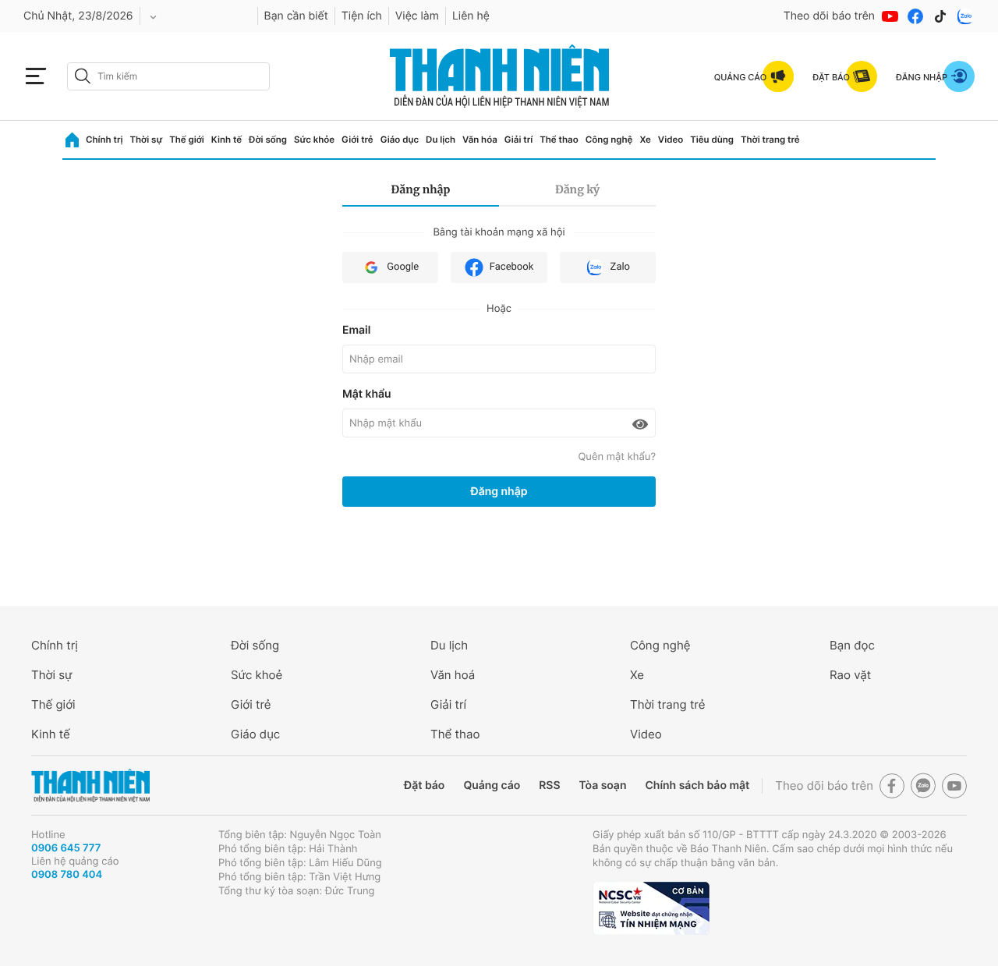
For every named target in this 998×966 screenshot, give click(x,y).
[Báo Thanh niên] (90, 785)
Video (670, 139)
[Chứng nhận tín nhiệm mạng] (651, 908)
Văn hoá (452, 674)
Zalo (620, 267)
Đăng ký (577, 189)
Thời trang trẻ (770, 139)
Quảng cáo (491, 785)
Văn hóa (479, 139)
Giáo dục (399, 139)
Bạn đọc (852, 645)
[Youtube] (890, 16)
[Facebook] (915, 16)
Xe (644, 139)
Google (403, 267)
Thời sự (145, 139)
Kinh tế (226, 139)
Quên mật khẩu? (617, 457)
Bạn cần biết (296, 16)
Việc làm (417, 16)
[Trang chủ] (72, 140)
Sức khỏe (314, 139)
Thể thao (559, 139)
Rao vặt (850, 674)
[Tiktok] (940, 16)
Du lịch (440, 139)
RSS (549, 785)
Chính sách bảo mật (697, 785)
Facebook (511, 267)
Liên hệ (471, 16)
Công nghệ (609, 139)
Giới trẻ (357, 139)
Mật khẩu (366, 394)
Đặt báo (424, 785)
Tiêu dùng (712, 139)
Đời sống (268, 139)
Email (356, 330)
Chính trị (104, 139)
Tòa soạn (603, 785)
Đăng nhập (421, 189)
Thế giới (186, 139)
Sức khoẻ (256, 674)
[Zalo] (965, 16)
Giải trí (518, 139)
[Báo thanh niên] (499, 76)
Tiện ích (362, 16)
